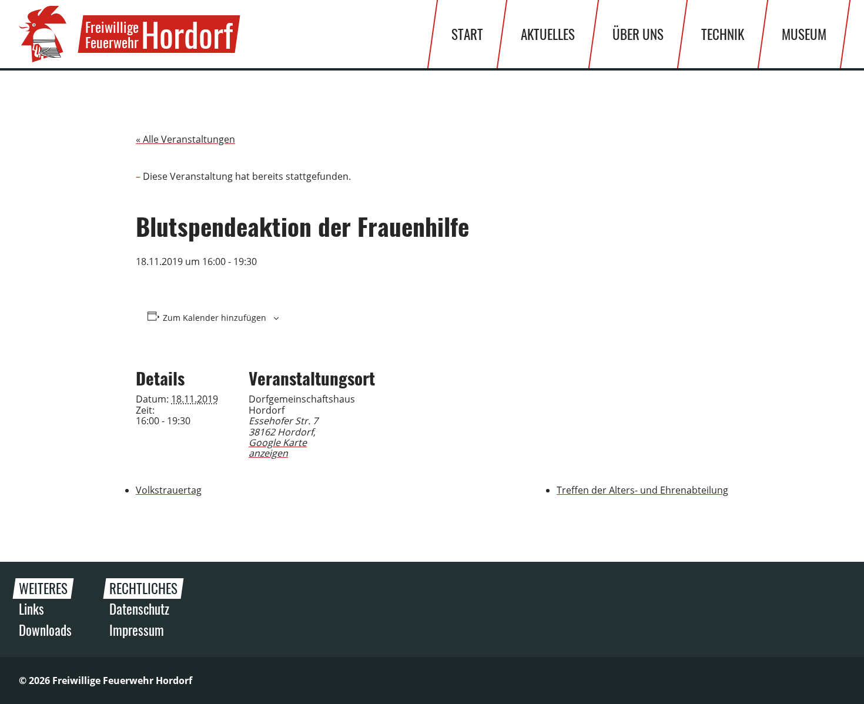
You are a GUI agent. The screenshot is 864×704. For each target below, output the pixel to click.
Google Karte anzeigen (278, 448)
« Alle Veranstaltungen (185, 139)
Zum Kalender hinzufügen (214, 318)
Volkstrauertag (169, 490)
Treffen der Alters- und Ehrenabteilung (642, 490)
